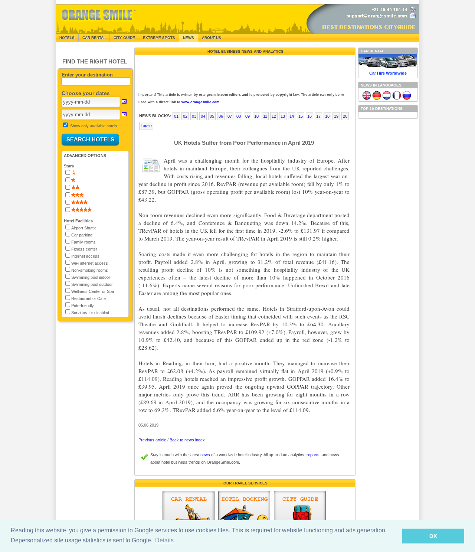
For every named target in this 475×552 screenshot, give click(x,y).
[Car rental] (188, 517)
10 (256, 116)
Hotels (67, 38)
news (205, 455)
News (188, 38)
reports (313, 455)
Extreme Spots (159, 38)
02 (185, 116)
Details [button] (164, 540)
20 (345, 116)
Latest (146, 126)
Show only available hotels (93, 126)
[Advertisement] (244, 72)
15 (300, 116)
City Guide (124, 38)
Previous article (152, 440)
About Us (211, 38)
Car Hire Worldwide (388, 73)
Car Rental (94, 38)
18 (327, 116)
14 (291, 116)
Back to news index (187, 440)
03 (194, 116)
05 (212, 116)
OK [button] (433, 536)
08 (238, 116)
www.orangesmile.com (200, 102)
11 (265, 116)
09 (247, 116)
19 (336, 116)
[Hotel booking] (244, 517)
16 (309, 116)
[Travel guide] (300, 517)
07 (229, 116)
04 (203, 116)
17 (318, 116)
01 (176, 116)
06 (221, 116)
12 (274, 116)
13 (283, 116)
